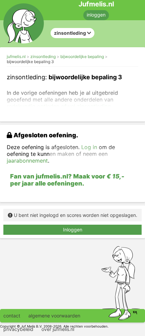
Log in (89, 147)
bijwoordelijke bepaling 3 (30, 61)
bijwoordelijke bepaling (82, 56)
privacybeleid (18, 329)
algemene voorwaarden (54, 315)
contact (11, 315)
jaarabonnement (27, 160)
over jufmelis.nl (57, 329)
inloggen (96, 15)
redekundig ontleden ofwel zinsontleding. (59, 106)
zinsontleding (43, 56)
